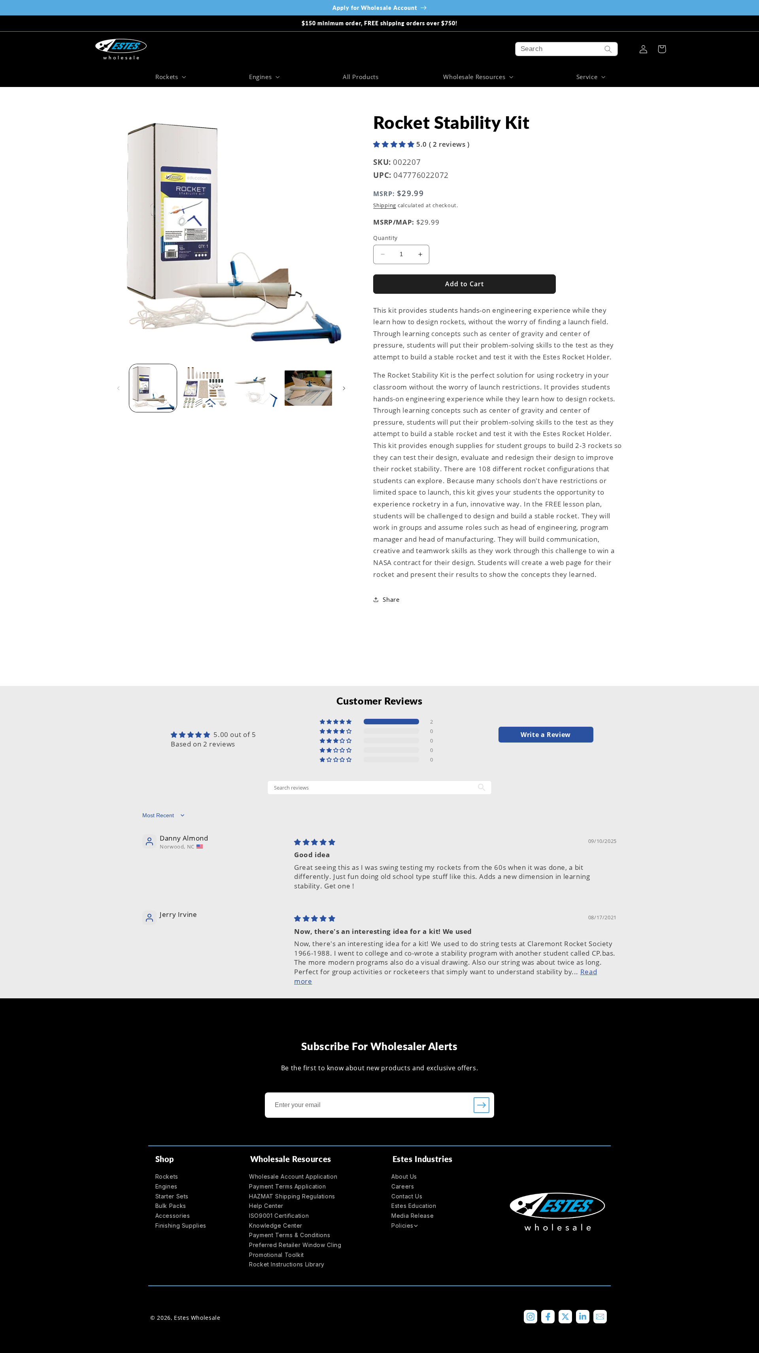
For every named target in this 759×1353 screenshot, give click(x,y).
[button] (169, 76)
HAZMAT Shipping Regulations (292, 1196)
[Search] (608, 49)
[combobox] (566, 49)
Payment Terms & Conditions (289, 1235)
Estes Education (413, 1205)
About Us (404, 1176)
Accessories (172, 1215)
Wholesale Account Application (293, 1176)
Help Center (266, 1205)
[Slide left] (118, 388)
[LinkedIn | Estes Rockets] (582, 1316)
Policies (402, 1225)
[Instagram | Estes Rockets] (530, 1316)
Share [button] (391, 599)
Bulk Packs (170, 1205)
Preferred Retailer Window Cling (295, 1245)
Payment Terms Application (287, 1186)
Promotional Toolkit (276, 1254)
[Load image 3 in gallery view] (257, 388)
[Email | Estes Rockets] (600, 1316)
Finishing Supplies (180, 1225)
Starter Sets (172, 1196)
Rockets (166, 1176)
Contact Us (406, 1196)
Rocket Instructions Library (287, 1264)
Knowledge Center (275, 1225)
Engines (166, 1186)
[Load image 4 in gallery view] (308, 388)
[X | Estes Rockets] (565, 1316)
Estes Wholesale (197, 1317)
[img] (314, 842)
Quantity (385, 238)
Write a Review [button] (546, 734)
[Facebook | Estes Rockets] (548, 1316)
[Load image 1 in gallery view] (153, 388)
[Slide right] (344, 388)
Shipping (384, 205)
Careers (402, 1186)
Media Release (412, 1215)
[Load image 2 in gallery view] (205, 388)
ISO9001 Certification (279, 1215)
